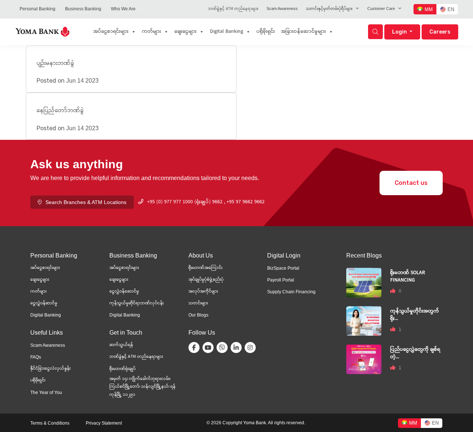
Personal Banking (37, 8)
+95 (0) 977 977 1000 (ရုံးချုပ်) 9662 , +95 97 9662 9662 (206, 202)
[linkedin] (238, 347)
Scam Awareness (282, 8)
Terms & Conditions (49, 423)
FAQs (35, 357)
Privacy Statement (104, 423)
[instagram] (252, 347)
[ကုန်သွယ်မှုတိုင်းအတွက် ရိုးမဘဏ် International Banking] (363, 320)
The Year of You (46, 392)
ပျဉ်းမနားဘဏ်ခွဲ (55, 64)
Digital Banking (226, 31)
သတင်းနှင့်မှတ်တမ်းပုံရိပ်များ (329, 9)
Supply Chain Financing (291, 291)
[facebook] (195, 347)
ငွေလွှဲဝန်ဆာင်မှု (43, 303)
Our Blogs (198, 315)
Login (400, 32)
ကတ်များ (151, 31)
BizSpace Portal (283, 268)
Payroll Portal (280, 280)
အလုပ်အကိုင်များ (203, 292)
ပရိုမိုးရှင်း (265, 31)
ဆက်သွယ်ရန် (121, 345)
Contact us (411, 182)
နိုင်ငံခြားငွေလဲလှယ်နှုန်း (50, 369)
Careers (439, 32)
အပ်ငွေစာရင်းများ (111, 31)
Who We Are (123, 8)
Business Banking (83, 8)
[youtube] (210, 347)
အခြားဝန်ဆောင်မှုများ (303, 31)
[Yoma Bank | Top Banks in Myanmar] (42, 31)
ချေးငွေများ (185, 31)
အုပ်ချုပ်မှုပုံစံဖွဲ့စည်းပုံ (206, 280)
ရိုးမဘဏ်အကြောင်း (205, 268)
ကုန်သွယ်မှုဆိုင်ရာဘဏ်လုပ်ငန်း (136, 303)
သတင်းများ (198, 303)
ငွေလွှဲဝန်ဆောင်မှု (124, 292)
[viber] (224, 347)
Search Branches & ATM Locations (85, 202)
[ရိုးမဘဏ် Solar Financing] (363, 282)
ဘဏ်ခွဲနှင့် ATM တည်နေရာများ (233, 9)
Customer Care (381, 8)
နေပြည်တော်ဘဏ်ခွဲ (60, 111)
